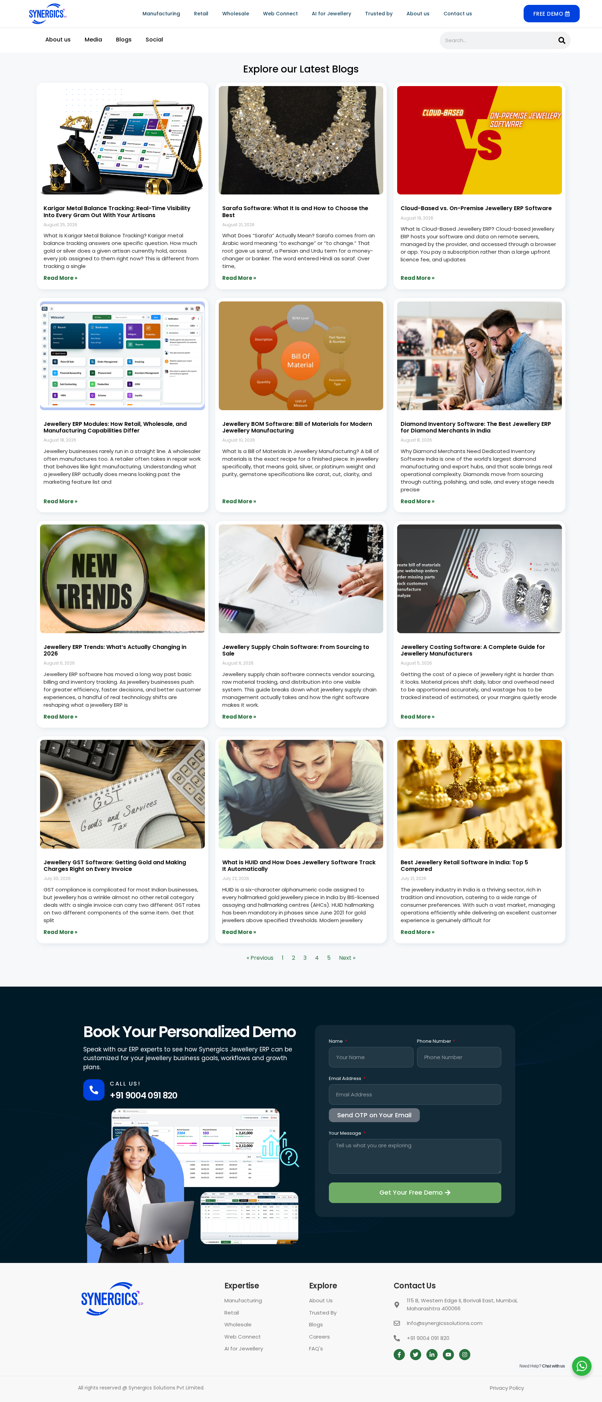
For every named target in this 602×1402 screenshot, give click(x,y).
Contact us (457, 13)
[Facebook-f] (399, 1354)
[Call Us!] (94, 1090)
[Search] (562, 40)
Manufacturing (161, 13)
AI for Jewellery (331, 13)
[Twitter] (415, 1354)
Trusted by (379, 13)
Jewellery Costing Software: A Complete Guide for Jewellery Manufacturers (473, 650)
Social (154, 40)
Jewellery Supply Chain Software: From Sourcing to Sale (295, 650)
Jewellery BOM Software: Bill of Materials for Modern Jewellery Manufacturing (297, 427)
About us (418, 13)
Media (93, 40)
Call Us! (125, 1084)
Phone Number (434, 1041)
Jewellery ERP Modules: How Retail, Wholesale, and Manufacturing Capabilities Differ (115, 427)
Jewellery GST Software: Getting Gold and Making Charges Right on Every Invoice (115, 865)
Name (336, 1041)
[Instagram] (464, 1354)
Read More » (60, 278)
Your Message (345, 1133)
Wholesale (235, 13)
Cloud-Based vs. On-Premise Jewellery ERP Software (476, 208)
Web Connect (280, 13)
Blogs (124, 40)
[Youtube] (448, 1354)
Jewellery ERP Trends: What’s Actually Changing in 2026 (115, 650)
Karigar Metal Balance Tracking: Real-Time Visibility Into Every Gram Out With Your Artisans (117, 211)
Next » (347, 958)
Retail (201, 13)
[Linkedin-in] (432, 1354)
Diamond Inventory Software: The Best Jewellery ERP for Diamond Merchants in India (476, 427)
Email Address (345, 1079)
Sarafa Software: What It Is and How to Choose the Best (295, 211)
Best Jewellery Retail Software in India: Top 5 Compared (464, 865)
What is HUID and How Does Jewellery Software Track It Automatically (299, 865)
